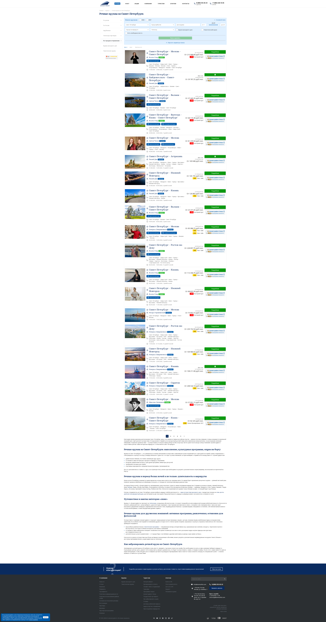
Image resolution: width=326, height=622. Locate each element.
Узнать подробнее (33, 619)
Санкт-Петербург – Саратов (164, 382)
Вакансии (102, 586)
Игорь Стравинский (157, 313)
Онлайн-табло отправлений (151, 586)
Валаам (130, 487)
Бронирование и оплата (150, 584)
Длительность (138, 47)
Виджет (168, 589)
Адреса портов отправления (151, 606)
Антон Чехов (154, 101)
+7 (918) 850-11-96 (214, 595)
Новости (101, 582)
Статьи (101, 584)
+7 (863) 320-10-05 (218, 3)
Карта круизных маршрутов (151, 609)
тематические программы (151, 527)
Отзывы (145, 601)
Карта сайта (223, 611)
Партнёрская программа (106, 610)
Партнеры (102, 605)
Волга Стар (153, 57)
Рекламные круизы (171, 591)
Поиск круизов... (175, 38)
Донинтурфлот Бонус (149, 594)
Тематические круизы (109, 51)
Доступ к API (169, 586)
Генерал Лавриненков (158, 229)
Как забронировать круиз (150, 599)
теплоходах (152, 503)
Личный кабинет (148, 582)
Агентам (168, 578)
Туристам (146, 578)
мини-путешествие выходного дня (191, 492)
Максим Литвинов (156, 402)
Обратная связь (216, 569)
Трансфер (146, 589)
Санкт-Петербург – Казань (164, 190)
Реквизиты (102, 589)
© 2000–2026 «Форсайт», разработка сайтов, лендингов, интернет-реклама (218, 607)
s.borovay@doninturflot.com (217, 597)
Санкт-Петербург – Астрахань (165, 156)
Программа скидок (148, 591)
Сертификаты (103, 591)
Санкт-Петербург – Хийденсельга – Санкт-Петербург (162, 77)
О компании (103, 578)
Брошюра (102, 608)
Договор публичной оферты (151, 604)
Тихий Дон (153, 83)
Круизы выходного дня (110, 46)
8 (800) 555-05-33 (201, 3)
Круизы (123, 578)
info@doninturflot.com (200, 584)
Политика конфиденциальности (108, 594)
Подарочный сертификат (150, 596)
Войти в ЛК (169, 582)
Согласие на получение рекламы (108, 601)
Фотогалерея (103, 603)
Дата (125, 47)
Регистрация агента (171, 584)
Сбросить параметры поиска (176, 42)
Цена (131, 47)
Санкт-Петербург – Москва (164, 137)
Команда (102, 613)
